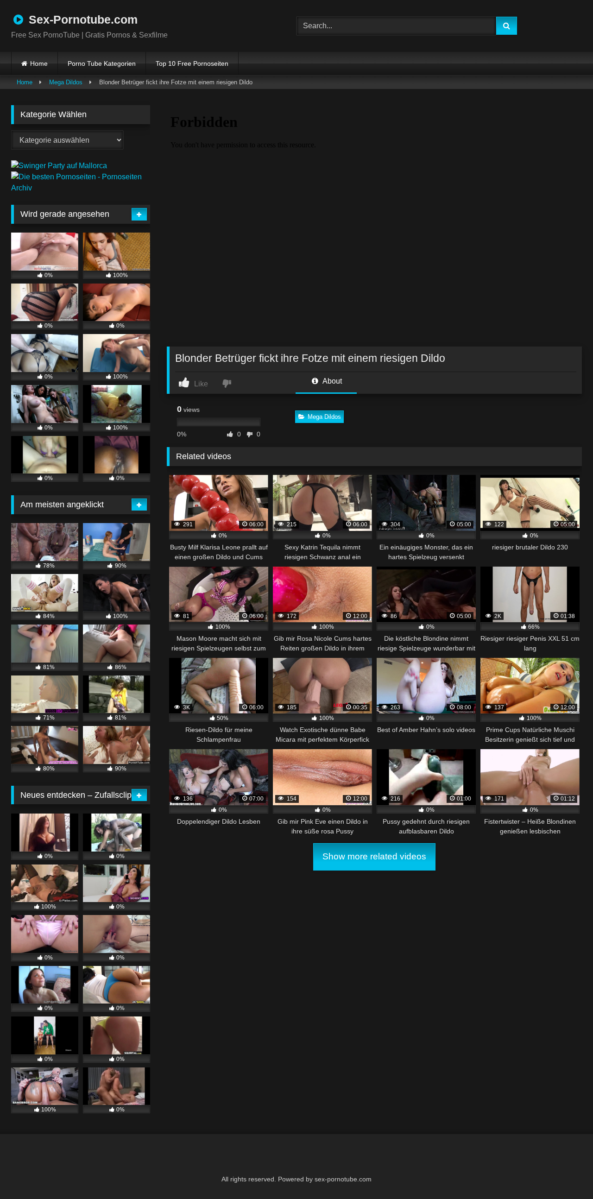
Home (39, 63)
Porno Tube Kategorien (102, 63)
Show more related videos (374, 856)
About (331, 381)
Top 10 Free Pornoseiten (192, 63)
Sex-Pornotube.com (81, 19)
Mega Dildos (65, 82)
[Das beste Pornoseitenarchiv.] (80, 188)
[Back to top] (563, 1171)
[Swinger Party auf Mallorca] (59, 166)
